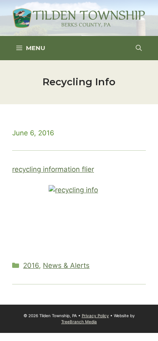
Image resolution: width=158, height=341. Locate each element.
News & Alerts (66, 265)
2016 (31, 265)
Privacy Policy (95, 315)
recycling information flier (53, 169)
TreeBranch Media (79, 321)
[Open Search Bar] (139, 48)
